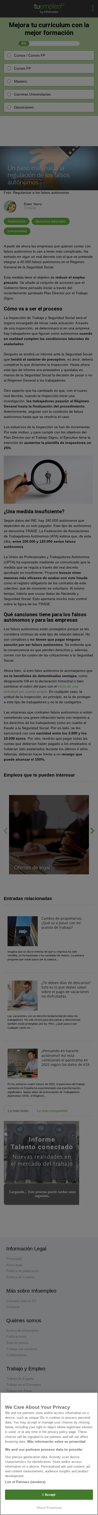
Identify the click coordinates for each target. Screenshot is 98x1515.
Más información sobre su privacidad (56, 1441)
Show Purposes (49, 1508)
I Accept (48, 1495)
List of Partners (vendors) (25, 1482)
